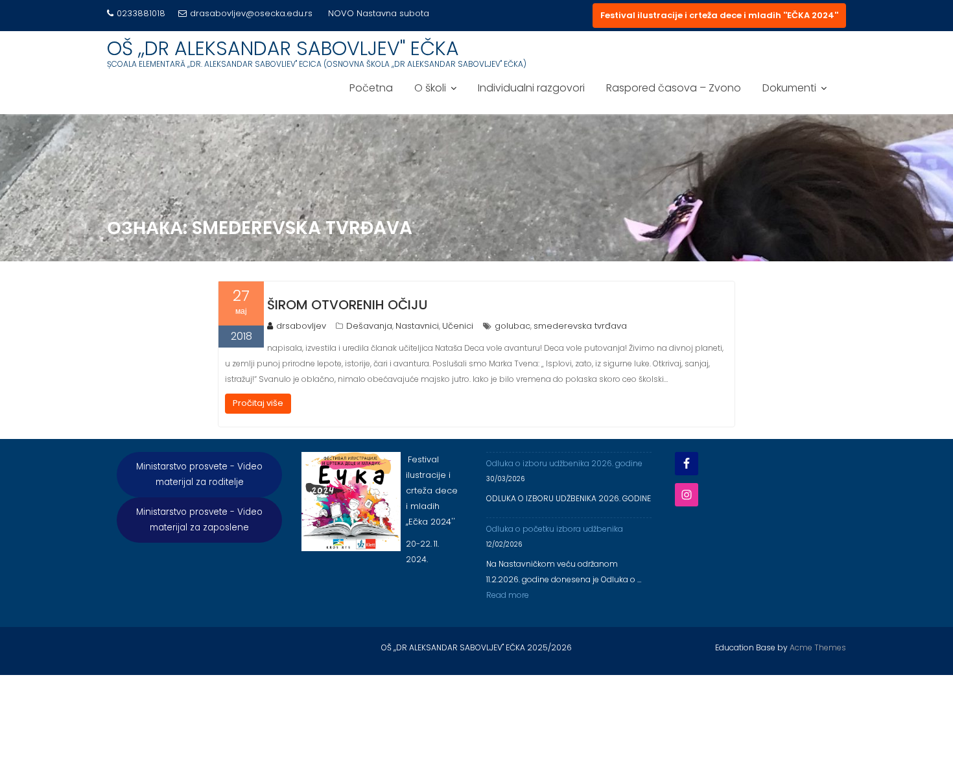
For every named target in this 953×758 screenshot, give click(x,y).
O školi (430, 87)
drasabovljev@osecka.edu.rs (251, 13)
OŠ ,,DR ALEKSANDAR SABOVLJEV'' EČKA (283, 48)
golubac (512, 326)
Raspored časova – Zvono (673, 87)
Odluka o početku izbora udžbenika (554, 528)
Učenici (457, 326)
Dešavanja (369, 326)
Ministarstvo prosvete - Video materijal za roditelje (199, 474)
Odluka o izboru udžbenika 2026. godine (564, 463)
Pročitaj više (258, 403)
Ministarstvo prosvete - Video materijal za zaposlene (199, 520)
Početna (371, 87)
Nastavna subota (393, 13)
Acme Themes (818, 647)
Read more (507, 594)
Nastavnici (417, 326)
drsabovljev (301, 326)
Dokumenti (789, 87)
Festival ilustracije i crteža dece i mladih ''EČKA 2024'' (719, 15)
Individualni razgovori (531, 87)
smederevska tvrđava (580, 326)
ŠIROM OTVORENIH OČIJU (347, 305)
